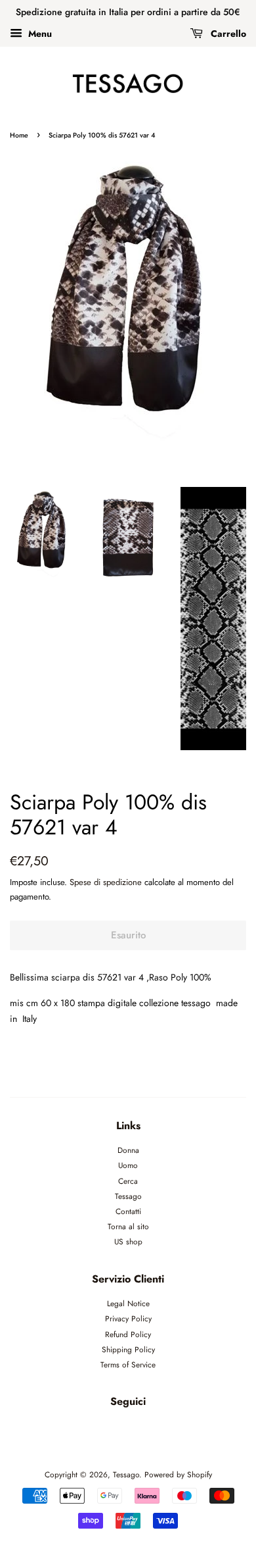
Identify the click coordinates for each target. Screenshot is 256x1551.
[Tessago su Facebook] (113, 1431)
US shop (128, 1241)
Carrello (227, 33)
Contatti (128, 1211)
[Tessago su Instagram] (144, 1431)
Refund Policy (128, 1334)
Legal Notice (128, 1303)
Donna (128, 1150)
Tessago (128, 1196)
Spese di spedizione (106, 882)
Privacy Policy (128, 1318)
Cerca (128, 1180)
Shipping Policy (128, 1349)
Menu (39, 33)
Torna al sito (128, 1226)
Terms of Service (128, 1364)
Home (19, 135)
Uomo (128, 1165)
